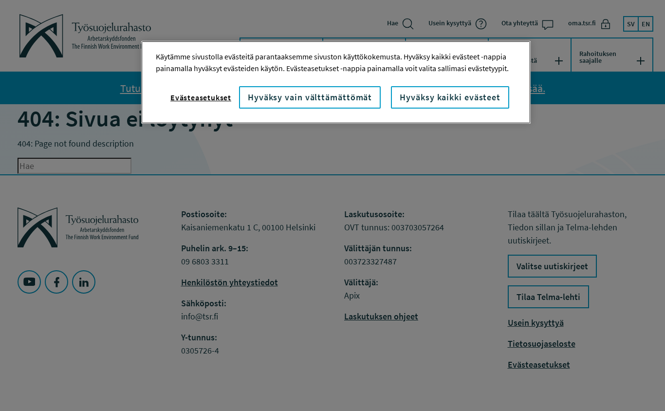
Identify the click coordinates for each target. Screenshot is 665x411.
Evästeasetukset (200, 97)
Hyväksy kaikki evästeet (450, 97)
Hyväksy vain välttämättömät (310, 97)
